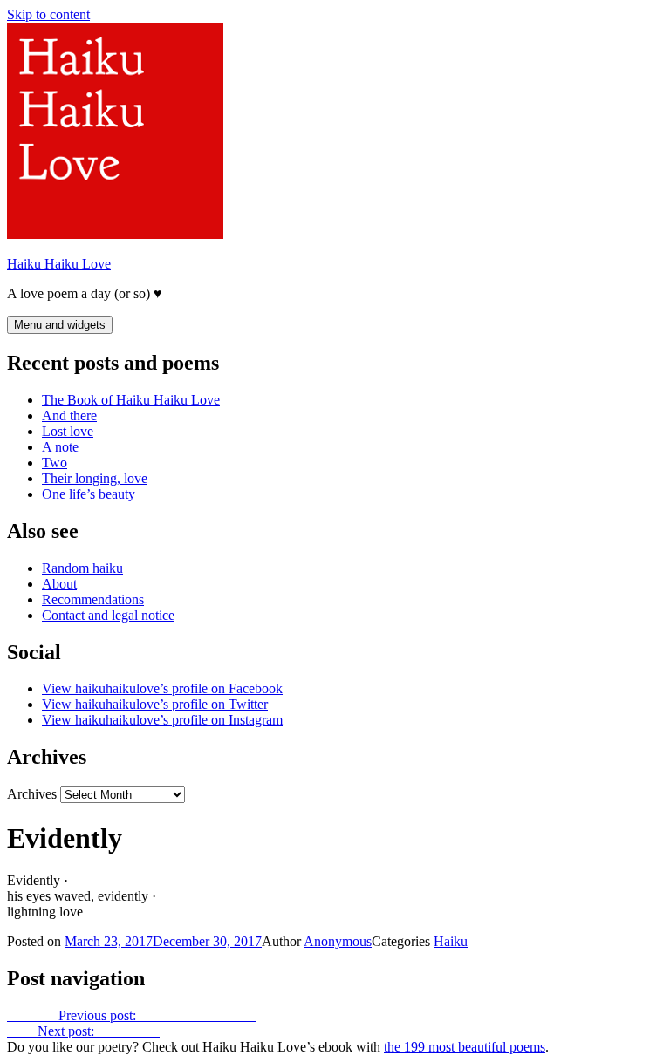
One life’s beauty (88, 494)
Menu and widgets (60, 324)
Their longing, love (94, 478)
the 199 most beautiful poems (464, 1046)
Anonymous (338, 941)
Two (54, 462)
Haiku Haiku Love (59, 263)
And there (69, 415)
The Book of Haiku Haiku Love (131, 399)
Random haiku (82, 568)
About (59, 583)
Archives (32, 793)
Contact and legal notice (108, 615)
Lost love (67, 431)
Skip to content (48, 14)
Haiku (451, 941)
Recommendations (93, 599)
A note (60, 446)
